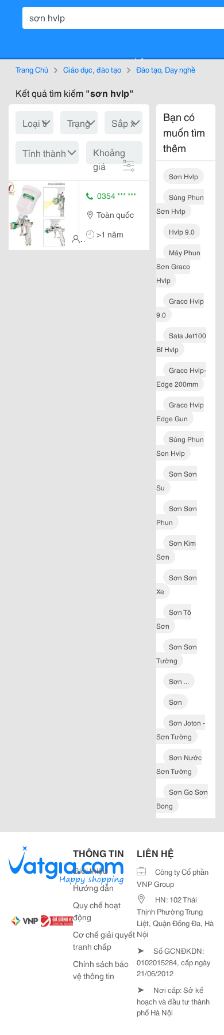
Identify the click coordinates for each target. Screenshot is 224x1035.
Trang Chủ (32, 69)
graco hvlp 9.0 (180, 307)
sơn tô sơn (173, 618)
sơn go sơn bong (182, 798)
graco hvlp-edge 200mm (181, 376)
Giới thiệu (90, 870)
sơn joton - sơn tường (180, 729)
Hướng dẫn (93, 887)
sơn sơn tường (176, 653)
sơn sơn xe (176, 584)
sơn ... (179, 681)
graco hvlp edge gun (180, 411)
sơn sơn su (176, 480)
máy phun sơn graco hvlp (178, 266)
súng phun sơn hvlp (180, 204)
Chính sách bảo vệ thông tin (101, 969)
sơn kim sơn (176, 549)
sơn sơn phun (176, 515)
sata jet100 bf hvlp (181, 342)
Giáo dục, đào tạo (92, 69)
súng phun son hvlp (180, 446)
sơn (175, 702)
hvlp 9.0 (182, 231)
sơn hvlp (183, 176)
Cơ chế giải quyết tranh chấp (104, 940)
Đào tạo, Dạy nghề (165, 69)
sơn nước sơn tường (179, 764)
